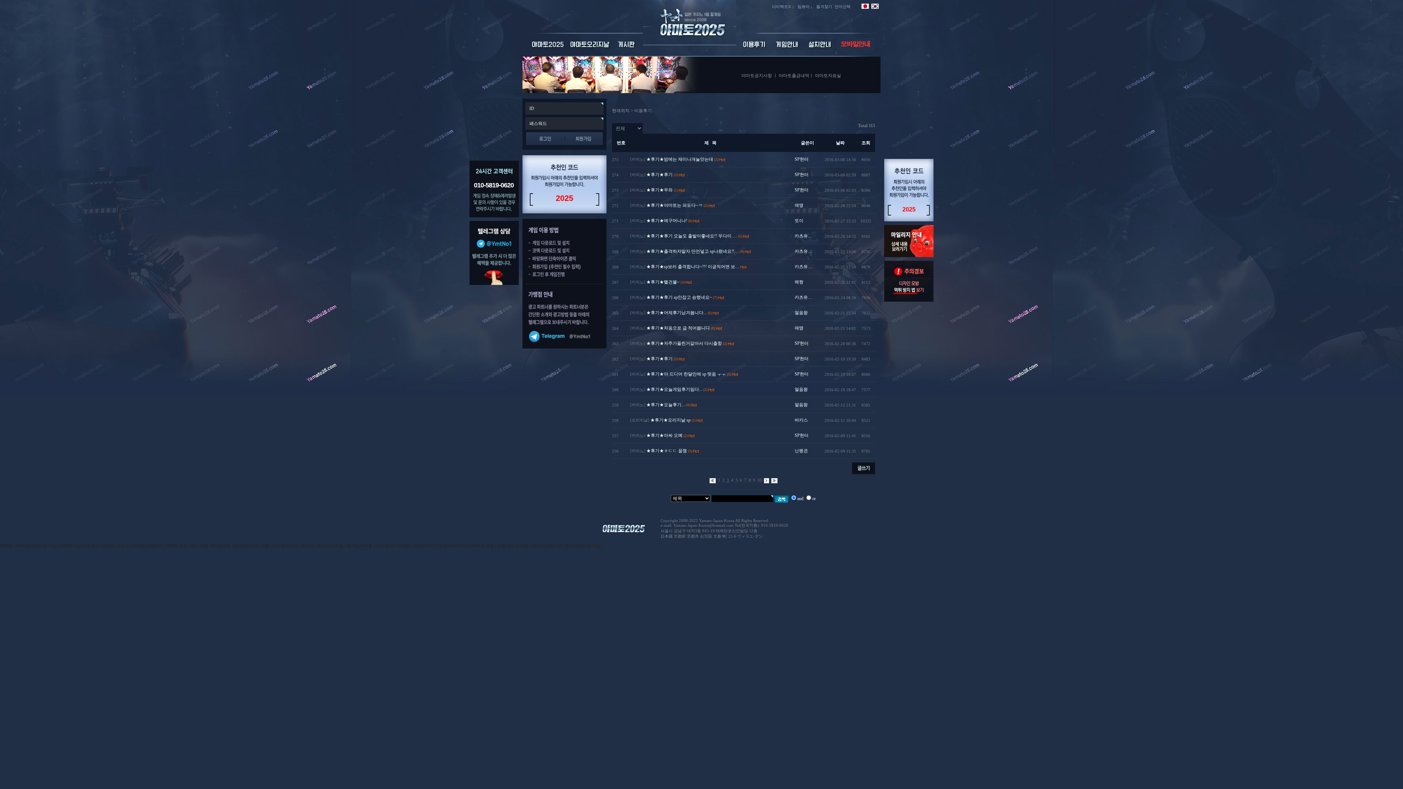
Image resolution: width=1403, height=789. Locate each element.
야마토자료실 (828, 75)
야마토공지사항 (756, 75)
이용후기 (643, 110)
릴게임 (307, 545)
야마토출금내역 (794, 75)
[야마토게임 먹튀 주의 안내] (909, 300)
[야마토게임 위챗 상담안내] (494, 283)
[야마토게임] (689, 43)
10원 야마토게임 (215, 545)
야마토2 (23, 545)
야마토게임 (45, 545)
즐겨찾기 (824, 6)
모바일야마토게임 (393, 545)
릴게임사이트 (359, 545)
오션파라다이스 (453, 545)
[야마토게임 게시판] (626, 48)
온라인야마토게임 (251, 545)
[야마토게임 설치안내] (820, 48)
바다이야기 (425, 545)
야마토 (6, 545)
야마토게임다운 (547, 545)
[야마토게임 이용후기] (754, 48)
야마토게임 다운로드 (79, 545)
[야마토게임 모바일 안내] (855, 48)
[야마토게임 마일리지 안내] (909, 255)
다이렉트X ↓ (783, 6)
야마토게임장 (116, 545)
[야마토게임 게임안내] (787, 48)
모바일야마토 (285, 545)
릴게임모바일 (330, 545)
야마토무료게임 (181, 545)
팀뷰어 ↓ (805, 6)
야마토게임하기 (147, 545)
